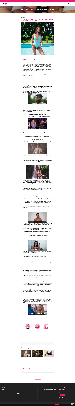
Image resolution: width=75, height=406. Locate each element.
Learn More (35, 404)
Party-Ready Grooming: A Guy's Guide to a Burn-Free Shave (37, 360)
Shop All (3, 390)
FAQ (17, 389)
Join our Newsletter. (61, 389)
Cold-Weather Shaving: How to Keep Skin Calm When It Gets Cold (25, 360)
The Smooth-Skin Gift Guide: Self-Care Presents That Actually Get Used (48, 360)
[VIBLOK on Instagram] (62, 397)
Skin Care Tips (26, 9)
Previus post (33, 343)
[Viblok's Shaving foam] (46, 326)
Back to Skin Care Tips (38, 379)
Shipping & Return (19, 390)
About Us (3, 389)
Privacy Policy (19, 393)
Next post (41, 343)
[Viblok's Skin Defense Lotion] (37, 326)
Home (22, 9)
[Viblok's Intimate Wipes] (27, 326)
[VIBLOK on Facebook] (59, 397)
